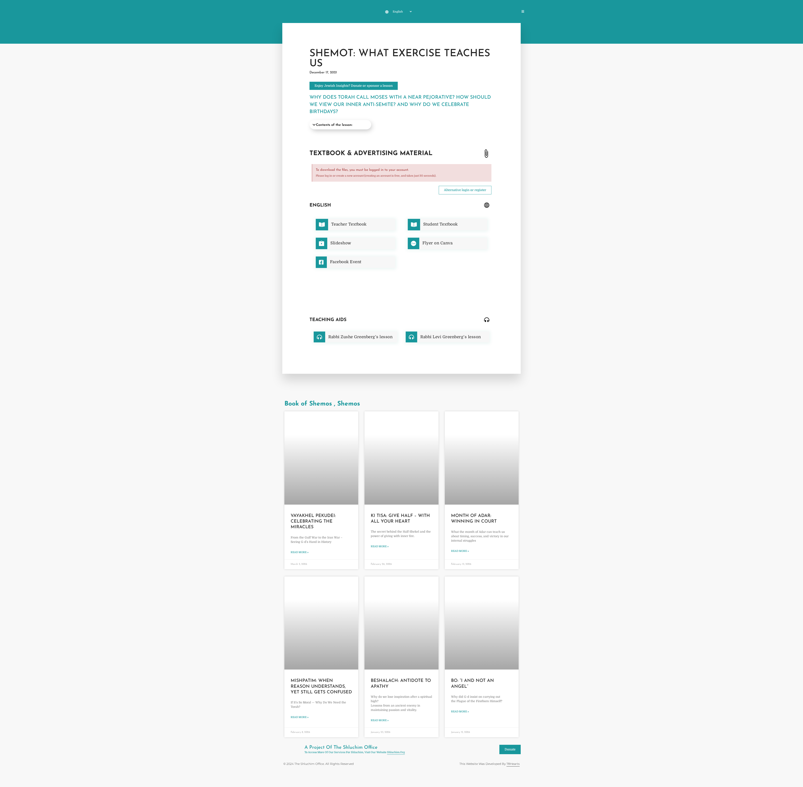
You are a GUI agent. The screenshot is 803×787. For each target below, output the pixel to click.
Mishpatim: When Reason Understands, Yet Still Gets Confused (321, 686)
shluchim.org (396, 752)
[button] (340, 125)
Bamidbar (493, 12)
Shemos (460, 12)
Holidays (426, 12)
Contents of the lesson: (334, 125)
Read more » (299, 552)
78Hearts (513, 764)
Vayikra (476, 12)
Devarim (510, 12)
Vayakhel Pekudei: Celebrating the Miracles (313, 521)
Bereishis (444, 12)
